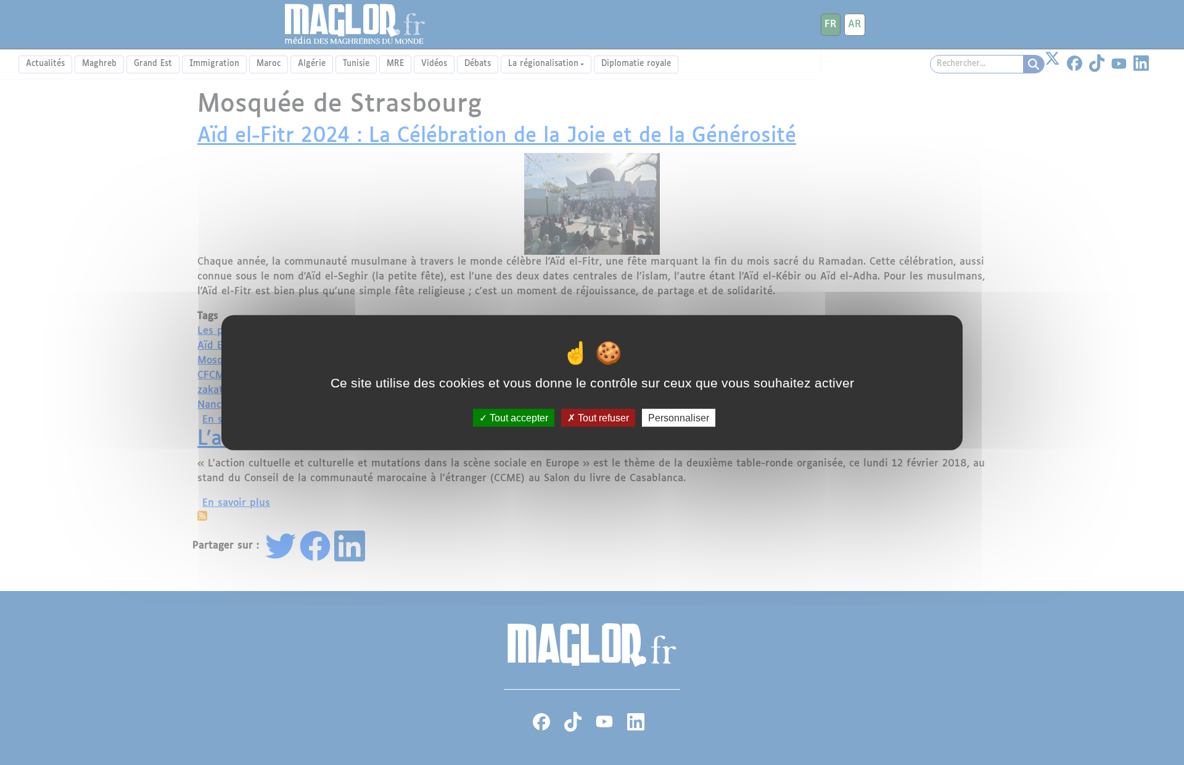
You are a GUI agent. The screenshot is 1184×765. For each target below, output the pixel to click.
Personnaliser (678, 417)
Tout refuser (602, 417)
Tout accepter (517, 417)
